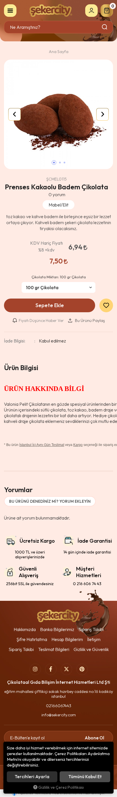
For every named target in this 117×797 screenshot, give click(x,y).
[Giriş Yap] (91, 10)
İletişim (94, 639)
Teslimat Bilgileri (53, 649)
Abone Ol (94, 738)
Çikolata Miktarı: (59, 277)
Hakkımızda (25, 629)
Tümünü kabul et (85, 776)
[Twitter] (66, 669)
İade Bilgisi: (14, 341)
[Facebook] (51, 669)
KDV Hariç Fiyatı (46, 246)
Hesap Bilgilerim (67, 639)
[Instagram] (35, 669)
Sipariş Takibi (91, 629)
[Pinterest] (82, 669)
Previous (14, 114)
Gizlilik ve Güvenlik (91, 649)
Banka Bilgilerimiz (57, 629)
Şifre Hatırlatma (31, 639)
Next (102, 114)
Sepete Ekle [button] (49, 305)
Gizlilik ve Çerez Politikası (61, 787)
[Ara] (105, 27)
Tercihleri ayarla (32, 776)
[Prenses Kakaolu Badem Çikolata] (58, 114)
